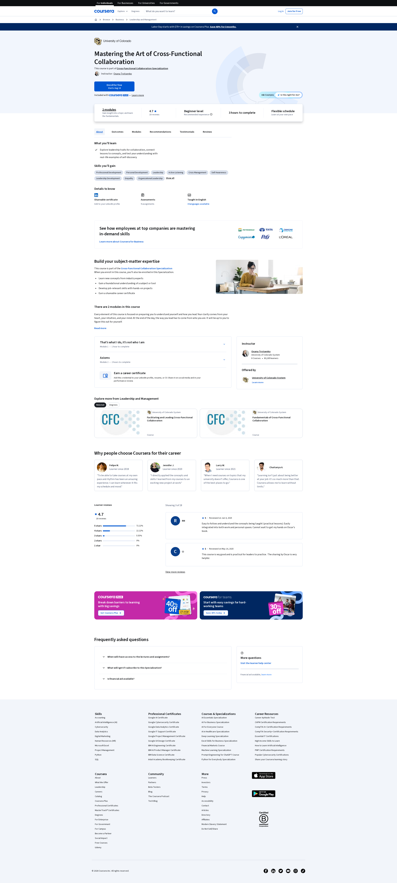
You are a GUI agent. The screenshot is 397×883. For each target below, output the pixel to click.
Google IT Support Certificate (162, 731)
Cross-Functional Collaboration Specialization (146, 268)
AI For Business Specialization (215, 722)
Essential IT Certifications (267, 736)
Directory (206, 815)
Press (204, 777)
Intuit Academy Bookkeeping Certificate (166, 759)
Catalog (98, 796)
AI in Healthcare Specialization (215, 731)
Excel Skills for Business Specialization (219, 740)
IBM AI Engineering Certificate (162, 745)
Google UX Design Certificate (161, 740)
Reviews (207, 132)
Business (120, 19)
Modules (136, 132)
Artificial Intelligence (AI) (106, 722)
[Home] (96, 19)
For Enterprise (101, 819)
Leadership (158, 172)
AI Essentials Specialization (214, 717)
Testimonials (187, 132)
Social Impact (101, 838)
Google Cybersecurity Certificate (163, 722)
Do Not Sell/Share (210, 828)
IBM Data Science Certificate (161, 754)
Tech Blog (153, 801)
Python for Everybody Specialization (218, 759)
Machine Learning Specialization (216, 750)
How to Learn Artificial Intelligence (270, 745)
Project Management (104, 750)
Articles (205, 810)
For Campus (100, 828)
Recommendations (160, 132)
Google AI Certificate (158, 717)
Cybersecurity (101, 727)
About (99, 132)
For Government (102, 824)
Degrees (99, 815)
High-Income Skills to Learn (267, 740)
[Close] (297, 27)
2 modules (109, 110)
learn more (266, 674)
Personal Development (137, 172)
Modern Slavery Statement (214, 824)
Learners (152, 777)
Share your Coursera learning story (271, 759)
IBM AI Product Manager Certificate (164, 750)
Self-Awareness (219, 172)
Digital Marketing (102, 736)
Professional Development (108, 172)
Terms (205, 787)
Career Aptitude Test (265, 717)
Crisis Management (197, 172)
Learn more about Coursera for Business (121, 241)
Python (98, 754)
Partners (152, 782)
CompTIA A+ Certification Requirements (273, 727)
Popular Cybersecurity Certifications (272, 754)
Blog (150, 791)
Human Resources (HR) (105, 740)
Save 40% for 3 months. (223, 27)
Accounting (100, 717)
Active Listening (176, 172)
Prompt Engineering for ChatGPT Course (220, 754)
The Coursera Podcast (158, 796)
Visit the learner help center (256, 663)
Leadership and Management (143, 19)
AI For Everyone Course (212, 727)
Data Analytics (101, 731)
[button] (135, 11)
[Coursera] (104, 11)
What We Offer (101, 782)
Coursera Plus (101, 801)
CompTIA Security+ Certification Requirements (276, 731)
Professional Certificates (106, 805)
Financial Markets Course (213, 745)
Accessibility (207, 801)
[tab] (100, 404)
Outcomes (117, 132)
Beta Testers (154, 787)
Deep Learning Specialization (215, 736)
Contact (205, 805)
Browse (106, 19)
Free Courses (101, 842)
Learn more (138, 95)
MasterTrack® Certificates (107, 810)
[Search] (215, 11)
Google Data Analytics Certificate (163, 727)
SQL (97, 759)
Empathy (129, 178)
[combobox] (174, 11)
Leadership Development (108, 178)
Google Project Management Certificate (166, 736)
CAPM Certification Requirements (270, 722)
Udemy (98, 847)
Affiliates (206, 819)
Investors (206, 782)
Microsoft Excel (102, 745)
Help (204, 796)
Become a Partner (103, 833)
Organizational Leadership (150, 178)
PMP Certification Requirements (270, 750)
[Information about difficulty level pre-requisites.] (211, 114)
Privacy (205, 791)
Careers (98, 791)
